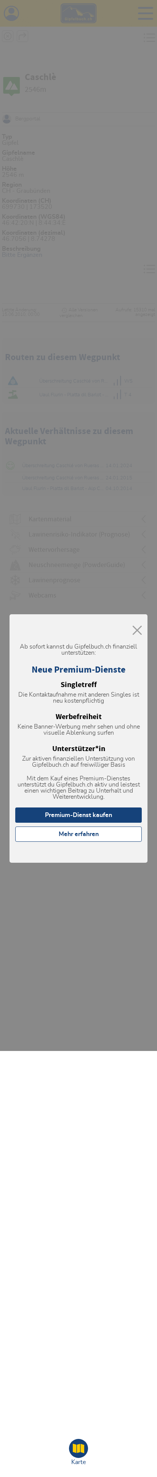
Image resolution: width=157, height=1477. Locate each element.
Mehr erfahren (79, 834)
